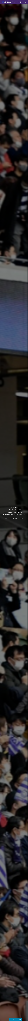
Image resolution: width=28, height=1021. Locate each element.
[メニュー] (26, 2)
